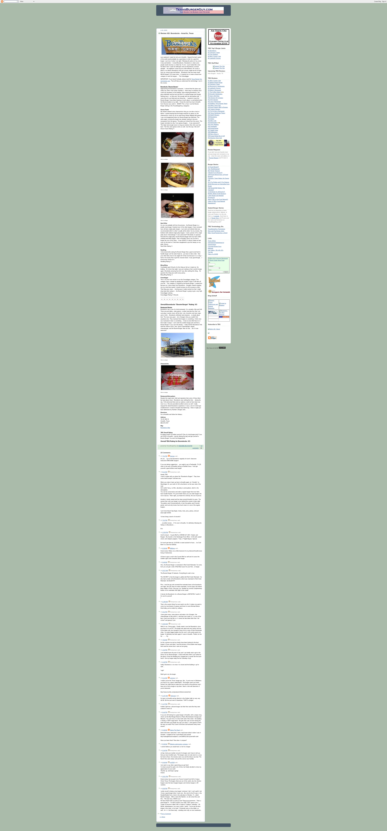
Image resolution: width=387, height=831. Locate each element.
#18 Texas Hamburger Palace (216, 113)
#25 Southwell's (212, 126)
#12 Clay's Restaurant (214, 101)
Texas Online (212, 241)
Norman (172, 456)
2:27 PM (164, 704)
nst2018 (172, 762)
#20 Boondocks (212, 117)
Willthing (172, 548)
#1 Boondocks (212, 50)
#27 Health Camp (213, 130)
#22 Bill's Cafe (212, 120)
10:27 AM (165, 570)
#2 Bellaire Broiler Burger (215, 82)
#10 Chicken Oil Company (215, 98)
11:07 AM (165, 696)
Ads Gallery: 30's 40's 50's (215, 250)
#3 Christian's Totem (214, 84)
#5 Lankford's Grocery (214, 58)
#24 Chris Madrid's (213, 124)
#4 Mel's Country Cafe (214, 56)
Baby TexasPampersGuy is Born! (217, 233)
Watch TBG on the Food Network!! (218, 199)
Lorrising (172, 678)
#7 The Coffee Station (214, 92)
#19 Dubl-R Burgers (213, 115)
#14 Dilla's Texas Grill (214, 105)
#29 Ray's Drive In (213, 134)
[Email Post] (200, 448)
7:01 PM (164, 520)
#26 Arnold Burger (213, 128)
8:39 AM (164, 548)
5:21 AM (164, 678)
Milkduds (210, 248)
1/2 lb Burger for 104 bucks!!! (216, 192)
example (216, 216)
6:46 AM (164, 762)
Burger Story (215, 218)
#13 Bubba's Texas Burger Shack (217, 103)
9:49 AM (164, 562)
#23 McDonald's (212, 122)
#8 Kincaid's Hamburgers (215, 94)
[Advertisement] (193, 21)
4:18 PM (164, 662)
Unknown (173, 696)
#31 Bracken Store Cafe (215, 138)
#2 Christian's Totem (214, 52)
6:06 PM (164, 788)
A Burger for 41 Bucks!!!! (215, 172)
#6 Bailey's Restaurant (214, 90)
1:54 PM (164, 650)
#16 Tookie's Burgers (214, 109)
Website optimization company (179, 744)
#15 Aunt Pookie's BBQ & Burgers (218, 107)
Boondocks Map (165, 427)
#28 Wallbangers (213, 132)
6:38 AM (164, 730)
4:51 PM (164, 612)
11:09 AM (165, 602)
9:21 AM (164, 472)
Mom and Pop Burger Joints (216, 231)
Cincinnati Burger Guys (214, 246)
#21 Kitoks (211, 119)
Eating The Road (175, 730)
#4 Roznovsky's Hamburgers (216, 86)
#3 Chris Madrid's (213, 54)
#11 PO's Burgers (213, 100)
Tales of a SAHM (213, 254)
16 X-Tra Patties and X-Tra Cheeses (218, 182)
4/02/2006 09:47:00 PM (185, 446)
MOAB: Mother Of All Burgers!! (217, 193)
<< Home (162, 817)
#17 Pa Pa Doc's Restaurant (216, 111)
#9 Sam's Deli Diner (213, 96)
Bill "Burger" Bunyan (214, 171)
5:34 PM (164, 750)
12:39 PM (165, 532)
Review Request (213, 158)
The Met (210, 252)
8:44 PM (164, 712)
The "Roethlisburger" (214, 169)
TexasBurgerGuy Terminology (216, 229)
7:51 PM (164, 456)
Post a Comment (166, 814)
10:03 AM (165, 624)
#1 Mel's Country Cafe (214, 80)
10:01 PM (165, 776)
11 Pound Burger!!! (213, 167)
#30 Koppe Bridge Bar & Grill (216, 136)
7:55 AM (164, 640)
